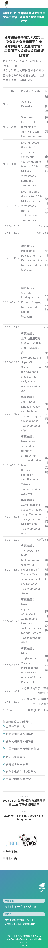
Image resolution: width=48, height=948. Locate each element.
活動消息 (12, 858)
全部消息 (12, 851)
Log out (24, 945)
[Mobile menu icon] (43, 4)
